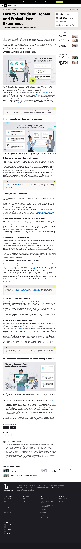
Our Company (25, 496)
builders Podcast (62, 504)
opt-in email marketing (22, 253)
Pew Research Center (30, 303)
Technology (6, 509)
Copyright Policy (43, 515)
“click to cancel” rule (30, 245)
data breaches (46, 92)
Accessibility (43, 512)
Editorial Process (25, 507)
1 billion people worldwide (36, 409)
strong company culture (21, 290)
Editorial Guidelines (72, 25)
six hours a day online (19, 39)
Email (7, 460)
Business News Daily (63, 498)
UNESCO (33, 268)
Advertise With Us (26, 504)
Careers (24, 501)
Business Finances (8, 501)
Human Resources (8, 504)
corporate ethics (37, 290)
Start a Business (7, 498)
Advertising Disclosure (45, 517)
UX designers (8, 110)
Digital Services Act (19, 328)
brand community (45, 234)
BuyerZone (61, 501)
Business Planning (8, 512)
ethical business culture (13, 184)
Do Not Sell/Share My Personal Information (46, 502)
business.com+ (56, 487)
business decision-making (13, 103)
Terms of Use (43, 509)
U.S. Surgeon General (17, 169)
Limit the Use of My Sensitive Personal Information (46, 506)
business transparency (46, 206)
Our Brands (61, 496)
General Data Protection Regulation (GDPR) (33, 94)
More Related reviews (63, 48)
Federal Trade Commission (33, 95)
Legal (41, 496)
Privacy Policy (43, 498)
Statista (18, 212)
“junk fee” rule (51, 202)
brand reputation (44, 341)
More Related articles (63, 67)
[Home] (10, 5)
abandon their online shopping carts (46, 212)
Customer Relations (15, 9)
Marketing (8, 9)
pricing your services (24, 209)
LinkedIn (12, 460)
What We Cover (8, 496)
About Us (24, 498)
